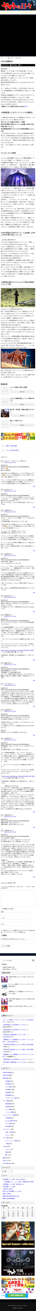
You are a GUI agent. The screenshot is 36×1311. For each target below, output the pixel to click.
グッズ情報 (8, 1109)
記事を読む (22, 391)
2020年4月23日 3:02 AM (10, 740)
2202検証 (14, 65)
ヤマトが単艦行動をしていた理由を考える (22, 399)
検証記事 (5, 1078)
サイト (3, 924)
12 (21, 65)
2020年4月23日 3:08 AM (10, 832)
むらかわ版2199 (10, 1121)
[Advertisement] (18, 35)
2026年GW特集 (7, 1072)
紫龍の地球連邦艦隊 (9, 1198)
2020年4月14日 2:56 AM (10, 555)
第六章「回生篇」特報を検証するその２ (22, 410)
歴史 (6, 1152)
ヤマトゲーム (7, 1129)
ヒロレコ (8, 1135)
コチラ (26, 106)
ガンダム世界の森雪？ (13, 450)
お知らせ (5, 1160)
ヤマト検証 (8, 1086)
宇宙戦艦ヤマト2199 (9, 1186)
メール (3, 918)
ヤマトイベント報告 (11, 1140)
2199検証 (8, 1092)
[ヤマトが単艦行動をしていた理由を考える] (5, 402)
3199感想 (8, 1118)
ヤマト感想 (8, 1123)
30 (32, 1216)
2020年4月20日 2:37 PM (10, 685)
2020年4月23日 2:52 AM (10, 711)
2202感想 (8, 1126)
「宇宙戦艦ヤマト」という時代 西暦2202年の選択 (18, 1182)
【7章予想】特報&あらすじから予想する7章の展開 (18, 1044)
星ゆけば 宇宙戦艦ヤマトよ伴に (12, 1191)
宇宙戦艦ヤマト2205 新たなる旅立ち (14, 1179)
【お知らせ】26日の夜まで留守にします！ (21, 1006)
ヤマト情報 (6, 1101)
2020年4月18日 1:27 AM (10, 664)
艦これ (7, 1155)
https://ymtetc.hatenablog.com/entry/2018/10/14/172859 (17, 650)
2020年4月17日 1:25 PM (10, 616)
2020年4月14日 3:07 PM (10, 597)
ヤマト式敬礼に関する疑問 (18, 387)
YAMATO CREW (8, 1189)
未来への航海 (9, 1132)
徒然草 (5, 1158)
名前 (2, 912)
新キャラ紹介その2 (16, 420)
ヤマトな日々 (19, 1308)
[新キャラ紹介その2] (5, 424)
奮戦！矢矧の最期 (11, 446)
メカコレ (8, 1149)
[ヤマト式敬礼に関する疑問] (5, 391)
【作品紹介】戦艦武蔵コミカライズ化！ (15, 1034)
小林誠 (7, 1143)
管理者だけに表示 (8, 908)
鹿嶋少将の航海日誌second (11, 1196)
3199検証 (8, 1084)
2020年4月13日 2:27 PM (10, 491)
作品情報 (8, 1106)
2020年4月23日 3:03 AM (10, 816)
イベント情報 (9, 1112)
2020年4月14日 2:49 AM (10, 512)
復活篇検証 (8, 1095)
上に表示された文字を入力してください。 (13, 939)
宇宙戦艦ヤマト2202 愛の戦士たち (13, 1184)
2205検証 (8, 1081)
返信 (34, 486)
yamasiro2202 (7, 1036)
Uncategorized (7, 1163)
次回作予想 (6, 1075)
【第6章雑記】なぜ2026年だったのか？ (15, 1024)
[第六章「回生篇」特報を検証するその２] (5, 413)
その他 (5, 1146)
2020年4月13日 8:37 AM (10, 462)
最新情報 (8, 1103)
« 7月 (3, 1219)
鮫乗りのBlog (7, 1193)
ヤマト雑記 (6, 1137)
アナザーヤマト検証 (11, 1098)
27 (18, 1216)
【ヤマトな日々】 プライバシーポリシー (18, 1305)
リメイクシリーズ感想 (9, 1115)
